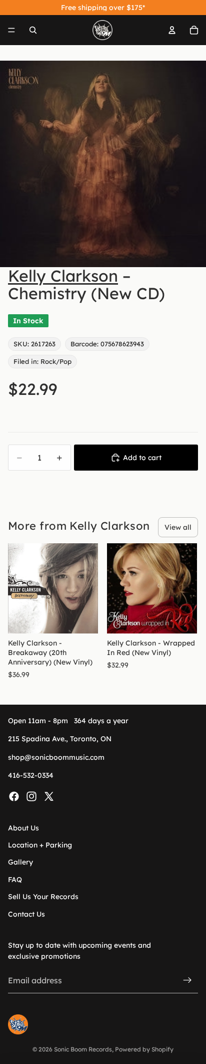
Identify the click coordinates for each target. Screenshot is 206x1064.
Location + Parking (40, 844)
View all (178, 527)
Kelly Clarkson (63, 276)
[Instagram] (32, 796)
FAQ (15, 879)
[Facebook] (14, 796)
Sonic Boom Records (83, 1049)
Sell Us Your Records (43, 896)
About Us (23, 827)
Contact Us (26, 913)
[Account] (172, 30)
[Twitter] (49, 796)
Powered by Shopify (144, 1049)
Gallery (20, 862)
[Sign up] (187, 980)
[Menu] (11, 30)
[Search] (33, 30)
